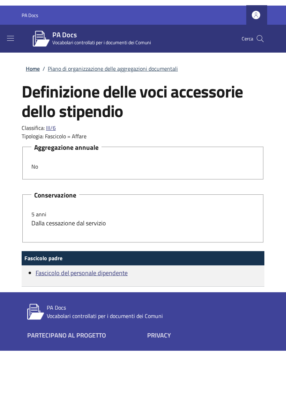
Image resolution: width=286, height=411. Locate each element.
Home (33, 68)
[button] (256, 15)
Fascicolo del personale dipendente (82, 273)
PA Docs (30, 15)
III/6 (51, 128)
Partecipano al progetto (66, 335)
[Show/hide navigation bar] (10, 38)
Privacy (159, 335)
